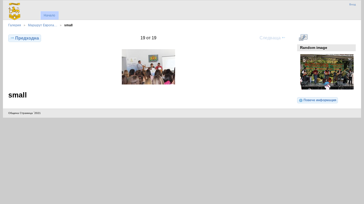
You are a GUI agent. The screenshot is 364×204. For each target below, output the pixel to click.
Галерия (14, 25)
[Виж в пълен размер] (148, 66)
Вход (352, 4)
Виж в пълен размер (303, 37)
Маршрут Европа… (42, 25)
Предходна (27, 38)
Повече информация (320, 100)
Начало (49, 15)
